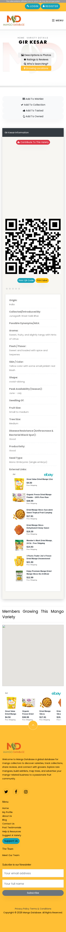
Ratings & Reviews (37, 59)
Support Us (11, 841)
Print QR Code (26, 280)
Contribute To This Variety (34, 142)
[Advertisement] (33, 182)
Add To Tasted (34, 110)
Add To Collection (34, 104)
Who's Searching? (37, 64)
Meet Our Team (10, 855)
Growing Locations (36, 68)
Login (33, 6)
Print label (42, 280)
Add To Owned (34, 116)
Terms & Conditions (40, 908)
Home (21, 37)
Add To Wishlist (34, 99)
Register (51, 6)
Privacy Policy (22, 908)
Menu (59, 20)
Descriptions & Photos (37, 55)
